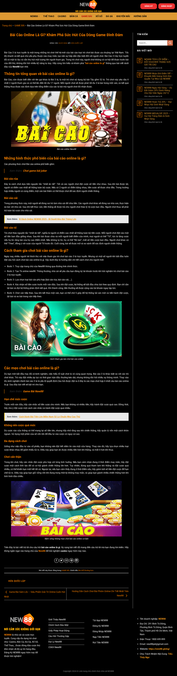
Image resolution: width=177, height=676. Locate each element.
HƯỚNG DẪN (140, 16)
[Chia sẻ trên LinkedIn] (76, 560)
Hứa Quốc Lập (77, 43)
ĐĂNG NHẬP (166, 6)
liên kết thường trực (85, 570)
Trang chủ (7, 25)
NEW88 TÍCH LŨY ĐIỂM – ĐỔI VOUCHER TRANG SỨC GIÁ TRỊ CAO (157, 62)
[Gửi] (170, 43)
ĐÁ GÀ (109, 16)
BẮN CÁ (74, 16)
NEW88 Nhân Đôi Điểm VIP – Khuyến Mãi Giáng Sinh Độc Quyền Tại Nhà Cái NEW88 (158, 76)
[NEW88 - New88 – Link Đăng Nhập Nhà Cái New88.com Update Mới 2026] (88, 6)
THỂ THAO (48, 16)
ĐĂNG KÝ (149, 6)
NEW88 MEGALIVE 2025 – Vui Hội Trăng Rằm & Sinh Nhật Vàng (157, 116)
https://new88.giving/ (159, 649)
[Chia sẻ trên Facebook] (56, 560)
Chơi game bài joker (35, 170)
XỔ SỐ (99, 16)
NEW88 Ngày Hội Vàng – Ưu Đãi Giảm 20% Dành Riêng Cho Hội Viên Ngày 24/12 (158, 90)
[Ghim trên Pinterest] (71, 560)
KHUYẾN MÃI (123, 16)
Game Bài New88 (33, 391)
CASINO (62, 16)
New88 (41, 551)
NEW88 (34, 16)
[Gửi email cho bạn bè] (66, 560)
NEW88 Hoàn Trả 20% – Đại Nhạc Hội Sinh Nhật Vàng (158, 103)
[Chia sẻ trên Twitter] (61, 560)
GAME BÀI (86, 16)
